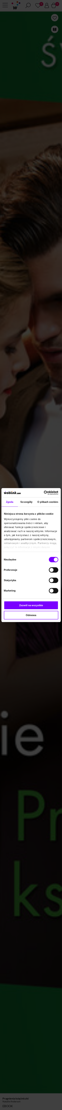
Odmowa (31, 615)
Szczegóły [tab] (26, 501)
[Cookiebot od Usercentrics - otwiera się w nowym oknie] (44, 493)
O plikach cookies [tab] (47, 501)
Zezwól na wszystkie (31, 605)
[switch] (53, 570)
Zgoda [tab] (9, 501)
